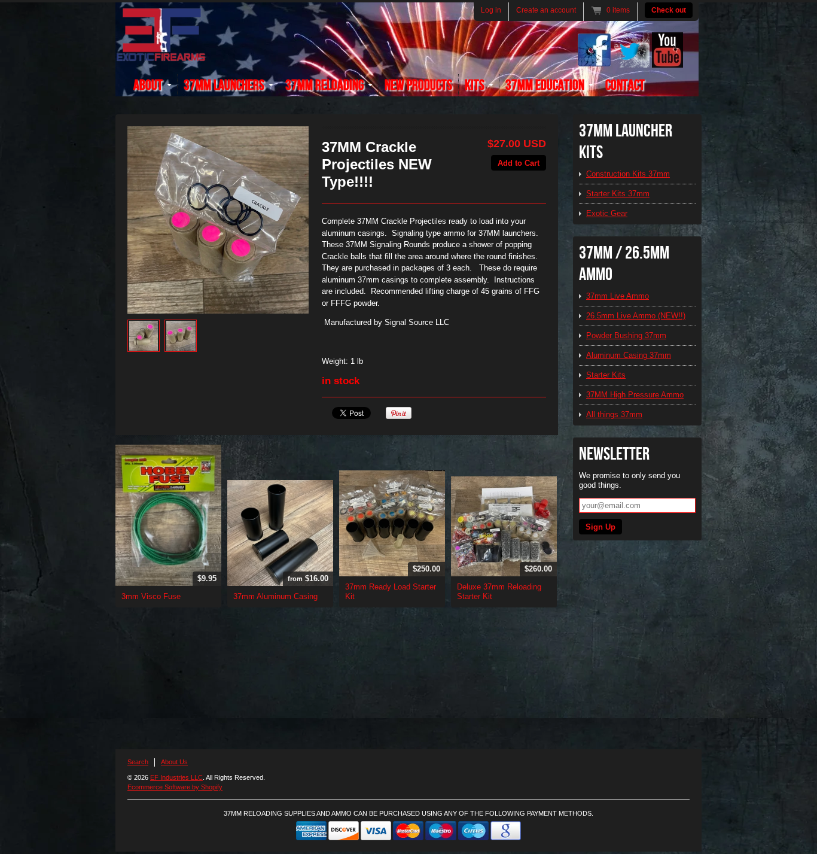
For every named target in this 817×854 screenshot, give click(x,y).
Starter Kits (606, 374)
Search (137, 761)
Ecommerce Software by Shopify (174, 787)
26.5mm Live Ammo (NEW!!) (635, 315)
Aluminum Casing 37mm (628, 355)
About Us (174, 761)
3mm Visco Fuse (151, 596)
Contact (625, 85)
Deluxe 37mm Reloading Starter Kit (499, 591)
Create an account (546, 10)
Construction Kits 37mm (628, 173)
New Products (418, 85)
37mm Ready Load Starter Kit (390, 591)
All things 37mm (614, 414)
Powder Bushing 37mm (626, 335)
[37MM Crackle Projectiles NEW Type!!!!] (218, 220)
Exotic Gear (606, 213)
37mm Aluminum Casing (275, 596)
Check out (668, 10)
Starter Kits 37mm (618, 193)
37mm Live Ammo (617, 295)
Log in (491, 10)
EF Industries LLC (176, 777)
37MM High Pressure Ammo (635, 394)
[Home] (160, 55)
